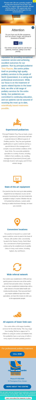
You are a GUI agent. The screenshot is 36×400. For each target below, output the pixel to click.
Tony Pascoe (7, 68)
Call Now (17, 354)
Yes (16, 43)
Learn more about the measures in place (18, 398)
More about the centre (17, 387)
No (20, 43)
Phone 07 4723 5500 (17, 379)
